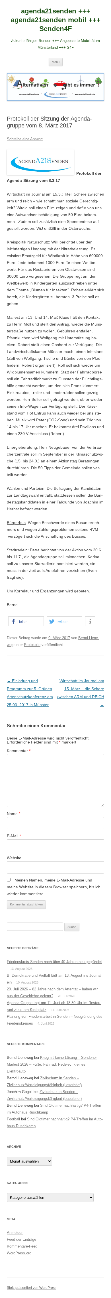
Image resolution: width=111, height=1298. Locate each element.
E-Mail (14, 836)
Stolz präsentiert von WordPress (31, 1288)
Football (13, 1119)
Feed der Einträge (21, 1239)
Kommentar (18, 750)
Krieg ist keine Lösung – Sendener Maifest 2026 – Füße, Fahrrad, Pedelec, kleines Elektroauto (52, 1064)
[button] (26, 621)
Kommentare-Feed (22, 1246)
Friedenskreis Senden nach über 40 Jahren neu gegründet (54, 962)
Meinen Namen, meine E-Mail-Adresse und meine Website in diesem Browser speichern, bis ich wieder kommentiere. (53, 887)
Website (14, 858)
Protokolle (32, 645)
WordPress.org (19, 1253)
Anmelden (15, 1232)
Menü (55, 62)
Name (13, 813)
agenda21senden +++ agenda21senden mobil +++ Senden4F (55, 19)
